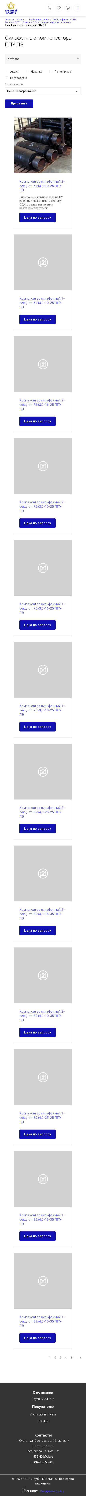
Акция (14, 71)
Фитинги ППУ (12, 22)
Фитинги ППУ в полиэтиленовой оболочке (47, 22)
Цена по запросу (37, 217)
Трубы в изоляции (39, 19)
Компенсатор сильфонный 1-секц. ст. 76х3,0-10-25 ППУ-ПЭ (42, 710)
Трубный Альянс (43, 1399)
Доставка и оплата (43, 1414)
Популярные (63, 71)
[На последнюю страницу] (79, 1357)
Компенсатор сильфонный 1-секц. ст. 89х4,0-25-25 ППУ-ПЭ (42, 1117)
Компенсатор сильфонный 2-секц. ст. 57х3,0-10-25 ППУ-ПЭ (42, 185)
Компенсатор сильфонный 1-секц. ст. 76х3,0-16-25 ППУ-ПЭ (42, 608)
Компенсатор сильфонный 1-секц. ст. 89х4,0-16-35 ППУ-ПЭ (42, 1219)
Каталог (21, 19)
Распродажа (18, 78)
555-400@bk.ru (43, 1456)
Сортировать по (14, 84)
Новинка (36, 71)
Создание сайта (52, 1491)
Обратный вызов (49, 8)
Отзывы (43, 1421)
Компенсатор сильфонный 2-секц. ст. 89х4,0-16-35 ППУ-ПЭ (42, 914)
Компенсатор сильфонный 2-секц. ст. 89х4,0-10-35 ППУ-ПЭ (42, 1015)
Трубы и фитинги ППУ (64, 19)
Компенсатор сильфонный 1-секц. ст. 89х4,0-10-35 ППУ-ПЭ (42, 1321)
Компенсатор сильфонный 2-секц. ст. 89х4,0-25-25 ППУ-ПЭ (42, 812)
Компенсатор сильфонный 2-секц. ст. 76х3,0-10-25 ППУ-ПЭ (42, 506)
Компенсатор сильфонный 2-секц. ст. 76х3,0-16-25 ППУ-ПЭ (42, 404)
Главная (9, 19)
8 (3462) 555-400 (43, 1462)
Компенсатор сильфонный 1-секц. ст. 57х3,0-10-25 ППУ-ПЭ (42, 302)
